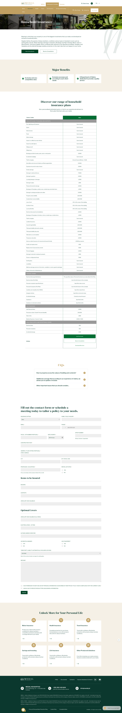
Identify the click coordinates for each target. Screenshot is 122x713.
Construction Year (27, 442)
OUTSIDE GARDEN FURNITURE (28, 533)
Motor (23, 8)
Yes (65, 470)
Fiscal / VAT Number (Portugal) (30, 434)
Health (36, 8)
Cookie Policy (54, 709)
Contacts (72, 679)
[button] (61, 373)
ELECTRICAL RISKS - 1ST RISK (28, 525)
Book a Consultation (79, 341)
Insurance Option (26, 416)
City (22, 458)
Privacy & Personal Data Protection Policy (38, 709)
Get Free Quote (79, 336)
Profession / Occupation (28, 466)
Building (23, 484)
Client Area (86, 3)
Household (30, 8)
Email (23, 424)
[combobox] (64, 427)
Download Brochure (79, 345)
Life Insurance (50, 8)
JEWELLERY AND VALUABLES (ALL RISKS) (31, 516)
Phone (64, 424)
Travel (42, 8)
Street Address (25, 452)
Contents (23, 492)
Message (23, 560)
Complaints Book (63, 709)
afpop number (79, 432)
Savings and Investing (61, 8)
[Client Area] (81, 3)
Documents (64, 679)
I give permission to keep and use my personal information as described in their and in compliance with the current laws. (62, 585)
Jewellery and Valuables (28, 501)
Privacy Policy (73, 585)
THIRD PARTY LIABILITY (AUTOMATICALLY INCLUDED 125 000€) (36, 550)
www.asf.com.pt (33, 698)
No (65, 472)
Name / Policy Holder (68, 416)
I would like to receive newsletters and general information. (40, 588)
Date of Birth (52, 434)
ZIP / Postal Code (65, 458)
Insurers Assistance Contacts (84, 679)
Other (23, 11)
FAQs (56, 679)
